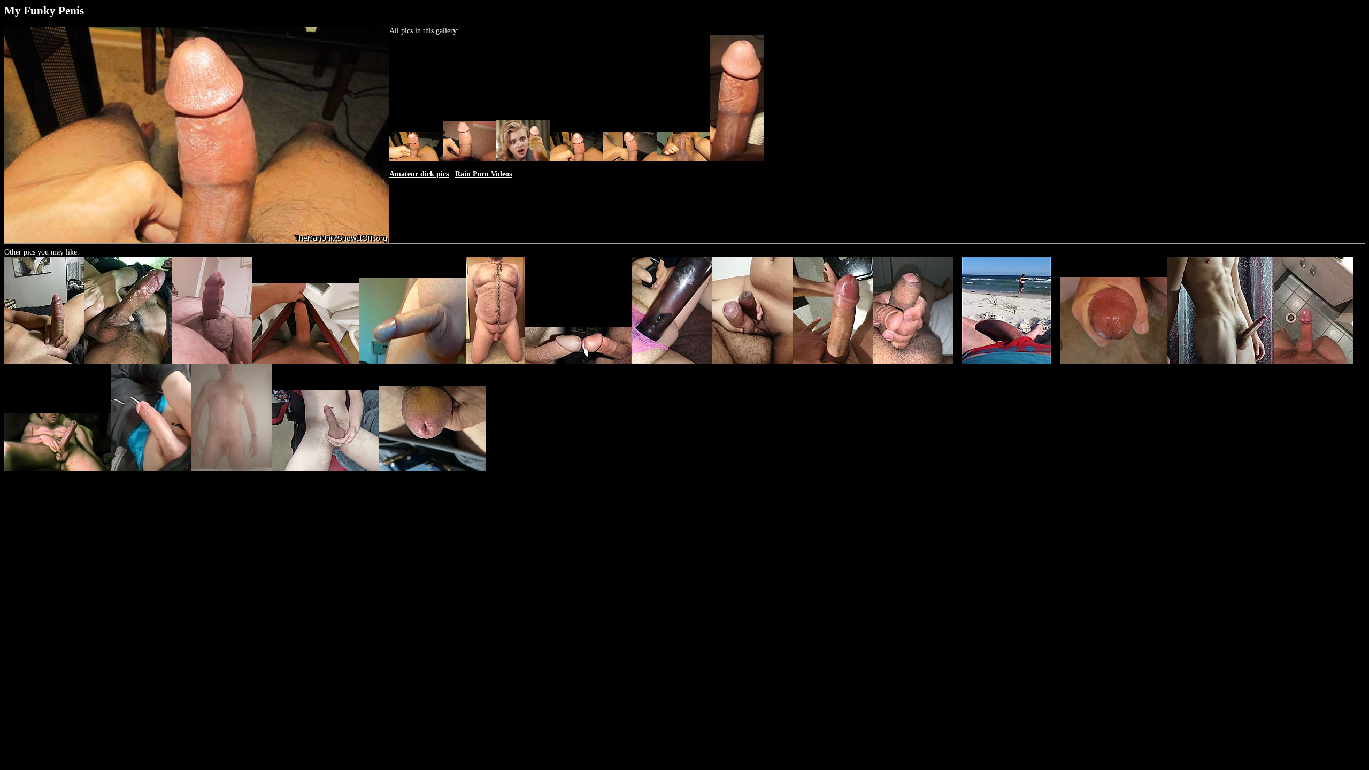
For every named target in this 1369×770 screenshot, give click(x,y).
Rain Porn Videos (483, 174)
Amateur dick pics (419, 174)
